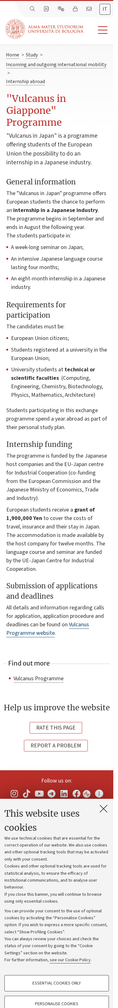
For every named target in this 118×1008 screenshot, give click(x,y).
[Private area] (75, 9)
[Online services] (61, 9)
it (105, 9)
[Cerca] (33, 9)
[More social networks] (99, 793)
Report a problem (56, 746)
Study (32, 54)
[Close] (103, 809)
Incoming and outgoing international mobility (56, 64)
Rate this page (56, 728)
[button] (98, 30)
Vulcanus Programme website (47, 629)
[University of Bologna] (45, 29)
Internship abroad (25, 81)
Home (12, 54)
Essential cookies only (56, 983)
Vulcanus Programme (39, 678)
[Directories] (47, 9)
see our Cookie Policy (70, 960)
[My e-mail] (90, 9)
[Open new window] (14, 793)
